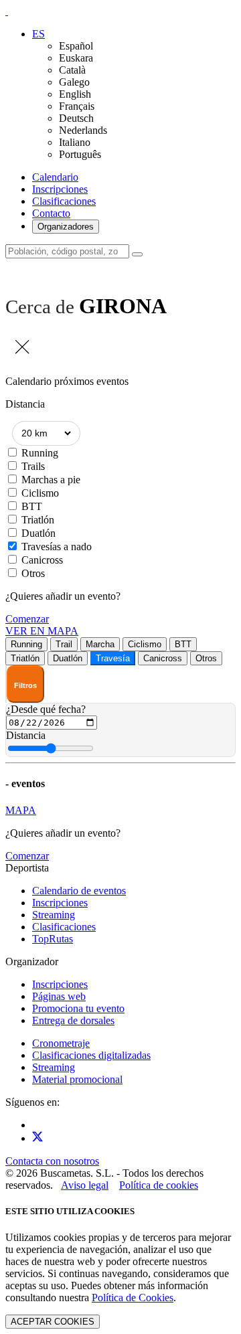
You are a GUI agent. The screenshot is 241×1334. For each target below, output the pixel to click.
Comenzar (27, 618)
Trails (33, 466)
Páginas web (59, 996)
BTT (31, 506)
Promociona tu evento (78, 1008)
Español (76, 46)
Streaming (53, 914)
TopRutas (52, 938)
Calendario (55, 177)
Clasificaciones (64, 201)
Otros (33, 573)
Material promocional (77, 1079)
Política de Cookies (132, 1297)
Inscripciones (60, 189)
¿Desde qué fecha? (46, 709)
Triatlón (37, 519)
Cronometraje (61, 1043)
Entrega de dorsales (73, 1020)
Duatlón (38, 533)
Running (39, 452)
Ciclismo (40, 493)
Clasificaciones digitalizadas (91, 1055)
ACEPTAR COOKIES (52, 1322)
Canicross (42, 560)
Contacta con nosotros (52, 1161)
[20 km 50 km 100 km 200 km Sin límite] (46, 433)
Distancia (26, 735)
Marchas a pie (50, 479)
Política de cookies (158, 1185)
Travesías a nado (56, 546)
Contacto (51, 213)
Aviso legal (84, 1185)
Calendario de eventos (79, 890)
